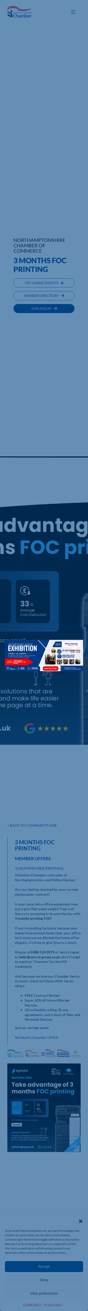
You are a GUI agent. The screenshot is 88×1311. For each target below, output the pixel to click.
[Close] (74, 647)
